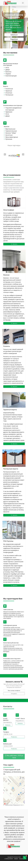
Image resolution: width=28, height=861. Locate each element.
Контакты (21, 858)
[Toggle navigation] (23, 3)
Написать (7, 725)
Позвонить (14, 737)
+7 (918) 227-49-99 (8, 858)
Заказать (14, 244)
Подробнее (14, 39)
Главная (16, 858)
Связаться (14, 35)
